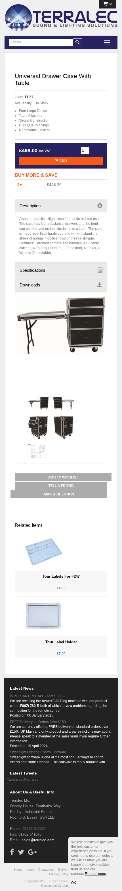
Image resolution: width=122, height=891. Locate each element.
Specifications (32, 270)
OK (73, 883)
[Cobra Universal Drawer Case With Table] (61, 325)
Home (18, 869)
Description (30, 205)
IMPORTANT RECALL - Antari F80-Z (38, 696)
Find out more (95, 874)
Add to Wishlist (63, 477)
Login (30, 869)
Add (62, 161)
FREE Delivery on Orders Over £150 (38, 722)
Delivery (64, 869)
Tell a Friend (61, 486)
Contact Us (46, 869)
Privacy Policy (59, 874)
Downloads (30, 284)
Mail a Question (59, 494)
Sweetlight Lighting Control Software (38, 752)
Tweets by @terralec (22, 780)
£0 (110, 4)
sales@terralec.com (38, 840)
